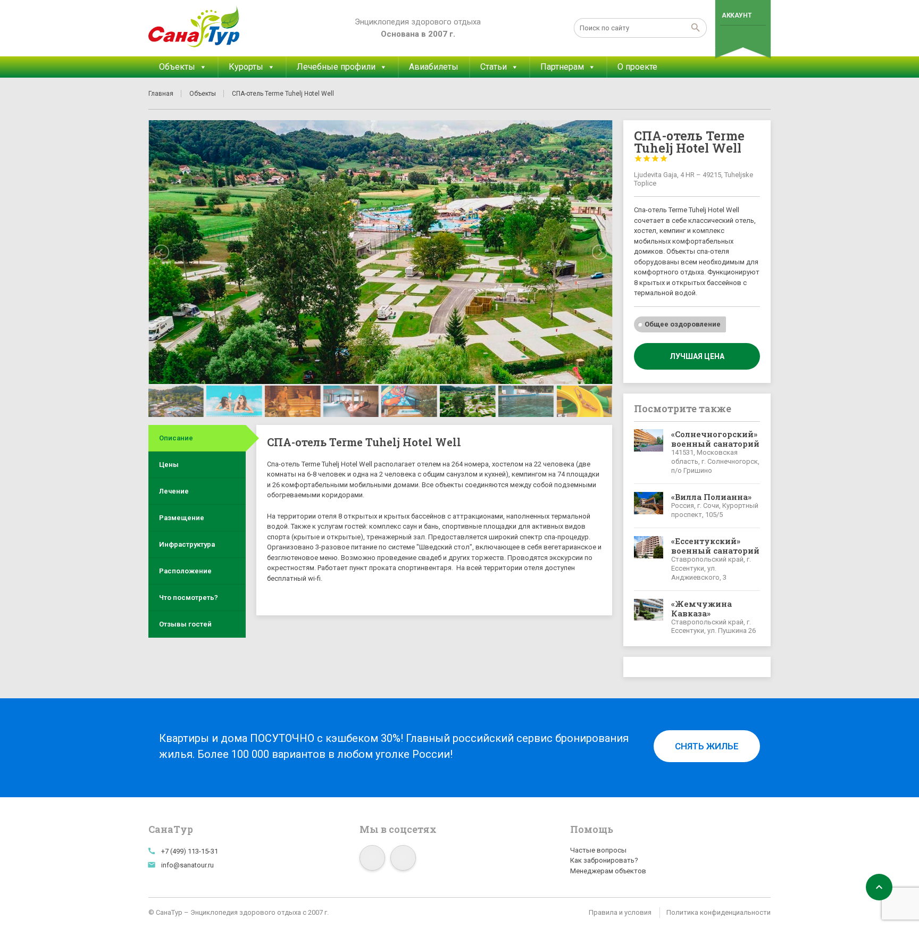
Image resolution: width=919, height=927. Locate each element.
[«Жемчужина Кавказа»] (649, 617)
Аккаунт (736, 15)
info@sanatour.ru (187, 865)
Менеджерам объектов (608, 871)
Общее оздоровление (683, 324)
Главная (160, 93)
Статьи (493, 67)
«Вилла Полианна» (711, 496)
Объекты (177, 67)
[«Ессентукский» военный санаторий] (649, 559)
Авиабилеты (433, 67)
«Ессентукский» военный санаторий (715, 546)
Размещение (181, 518)
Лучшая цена (697, 356)
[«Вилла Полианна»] (649, 506)
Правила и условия (620, 912)
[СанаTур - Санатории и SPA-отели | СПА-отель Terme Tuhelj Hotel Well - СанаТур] (194, 26)
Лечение (174, 491)
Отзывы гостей (185, 624)
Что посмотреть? (188, 598)
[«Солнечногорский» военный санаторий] (649, 452)
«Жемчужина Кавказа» (701, 608)
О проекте (637, 67)
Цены (169, 465)
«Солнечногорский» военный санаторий (715, 439)
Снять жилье (707, 746)
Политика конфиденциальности (718, 912)
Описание (176, 438)
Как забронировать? (604, 860)
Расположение (185, 571)
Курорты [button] (246, 67)
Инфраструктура (187, 544)
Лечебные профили (336, 67)
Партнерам (562, 67)
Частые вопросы (598, 850)
